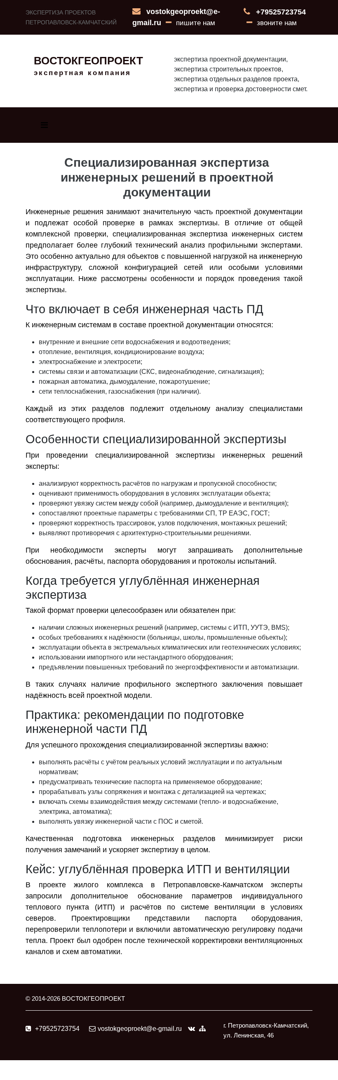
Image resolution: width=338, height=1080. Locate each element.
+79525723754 (281, 12)
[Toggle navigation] (44, 125)
